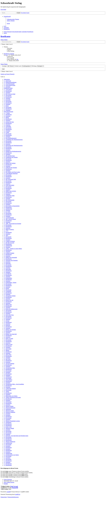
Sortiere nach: (18, 66)
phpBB (8, 491)
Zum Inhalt (3, 9)
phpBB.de (17, 494)
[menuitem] (13, 19)
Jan (7, 55)
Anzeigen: (4, 66)
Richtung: (34, 66)
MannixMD (15, 487)
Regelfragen (5, 36)
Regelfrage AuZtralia (9, 53)
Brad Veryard (14, 486)
